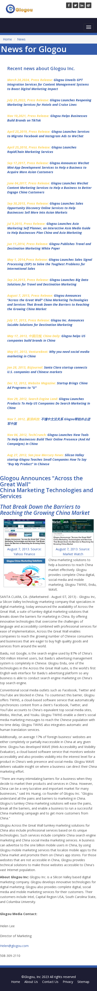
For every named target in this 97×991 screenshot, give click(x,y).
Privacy (68, 982)
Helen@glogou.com (14, 946)
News (21, 39)
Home (7, 39)
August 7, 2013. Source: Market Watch (73, 551)
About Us (31, 982)
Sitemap (83, 982)
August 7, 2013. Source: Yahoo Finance (24, 551)
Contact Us (50, 982)
